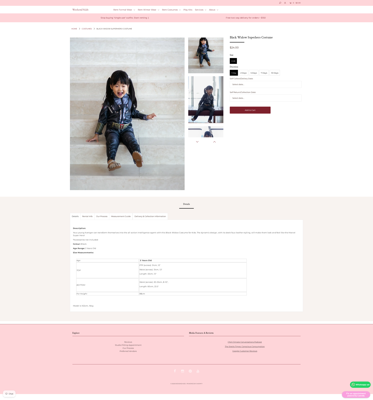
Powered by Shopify (195, 383)
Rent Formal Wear (123, 9)
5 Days (254, 73)
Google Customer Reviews (244, 351)
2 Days (243, 73)
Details (75, 216)
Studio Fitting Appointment (128, 345)
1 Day (233, 73)
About (212, 9)
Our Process (101, 216)
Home (74, 29)
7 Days (264, 73)
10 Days (274, 73)
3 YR (233, 61)
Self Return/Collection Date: (243, 92)
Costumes (87, 29)
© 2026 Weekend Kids (178, 383)
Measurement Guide (121, 216)
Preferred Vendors (128, 351)
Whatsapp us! (363, 384)
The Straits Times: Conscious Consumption (245, 346)
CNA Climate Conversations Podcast (245, 342)
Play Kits (187, 9)
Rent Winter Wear (147, 9)
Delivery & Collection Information (150, 216)
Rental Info (87, 216)
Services (199, 9)
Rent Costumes (170, 9)
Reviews (128, 342)
